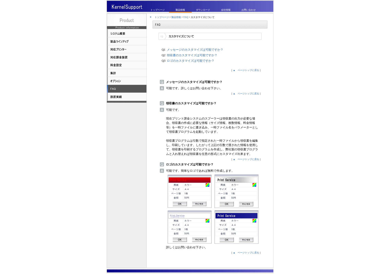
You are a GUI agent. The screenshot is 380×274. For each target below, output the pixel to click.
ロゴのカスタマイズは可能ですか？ (190, 60)
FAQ (185, 17)
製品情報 (180, 10)
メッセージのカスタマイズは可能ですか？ (195, 49)
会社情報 (226, 10)
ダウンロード (203, 10)
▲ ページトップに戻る (246, 70)
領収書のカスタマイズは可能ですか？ (192, 55)
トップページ (157, 10)
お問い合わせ (248, 10)
